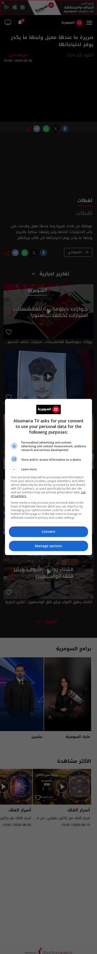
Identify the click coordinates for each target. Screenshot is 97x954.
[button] (48, 469)
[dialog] (48, 477)
